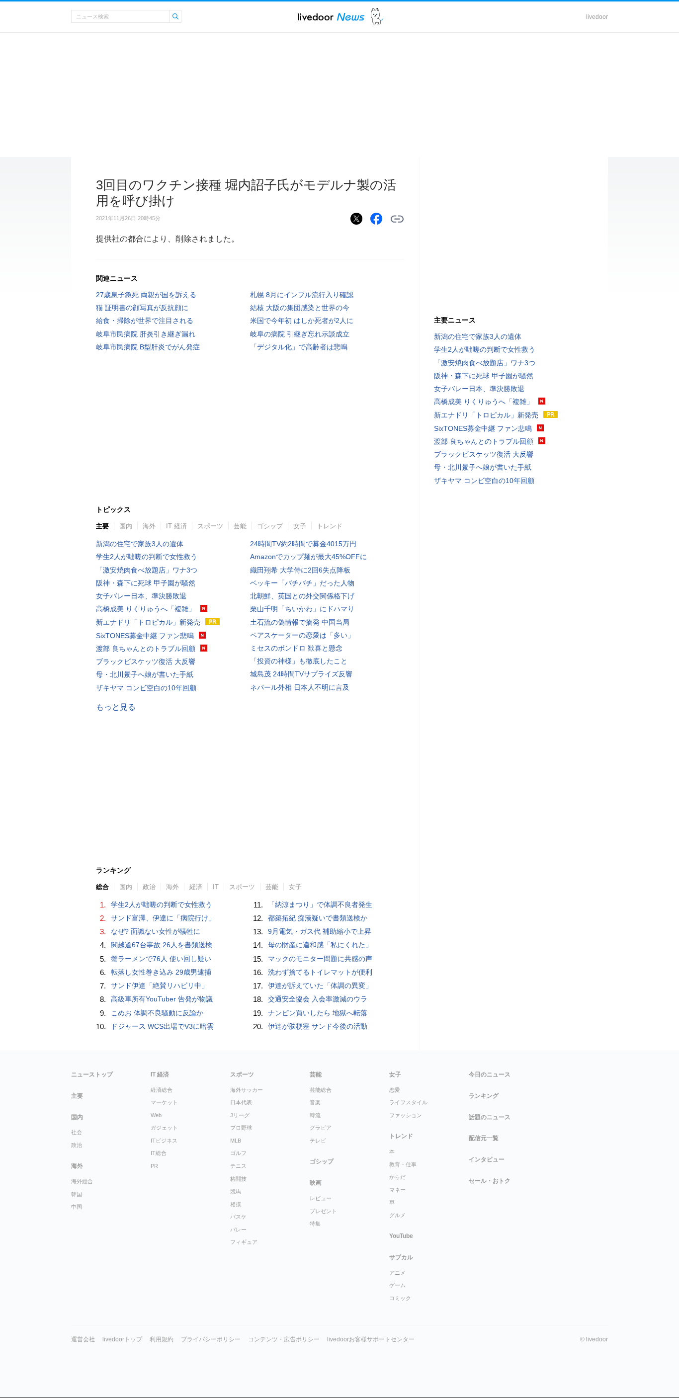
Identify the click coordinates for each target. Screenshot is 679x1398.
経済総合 (161, 1090)
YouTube (401, 1236)
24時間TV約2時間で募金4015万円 (303, 544)
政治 (76, 1145)
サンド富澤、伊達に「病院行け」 (163, 918)
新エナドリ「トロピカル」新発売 (148, 622)
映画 (316, 1182)
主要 (102, 526)
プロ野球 (241, 1128)
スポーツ (210, 526)
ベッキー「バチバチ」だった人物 (302, 583)
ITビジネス (164, 1141)
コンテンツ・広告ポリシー (284, 1339)
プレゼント (323, 1211)
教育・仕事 (403, 1164)
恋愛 (394, 1090)
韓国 (76, 1194)
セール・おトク (489, 1180)
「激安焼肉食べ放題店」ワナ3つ (146, 570)
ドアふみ (377, 16)
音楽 (315, 1102)
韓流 (315, 1115)
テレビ (318, 1141)
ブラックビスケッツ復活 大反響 (145, 661)
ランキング (484, 1095)
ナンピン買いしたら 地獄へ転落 (317, 1013)
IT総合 (159, 1153)
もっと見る (116, 707)
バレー (238, 1230)
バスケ (238, 1217)
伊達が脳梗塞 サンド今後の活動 (317, 1026)
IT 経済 (176, 526)
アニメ (397, 1273)
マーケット (164, 1102)
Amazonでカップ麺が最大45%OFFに (308, 557)
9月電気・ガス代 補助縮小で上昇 (319, 931)
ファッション (405, 1115)
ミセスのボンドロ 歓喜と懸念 (296, 648)
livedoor (597, 16)
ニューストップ (92, 1074)
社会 (76, 1132)
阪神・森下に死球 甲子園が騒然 (145, 583)
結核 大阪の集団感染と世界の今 (299, 308)
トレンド (329, 526)
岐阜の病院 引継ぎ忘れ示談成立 (299, 334)
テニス (238, 1166)
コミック (400, 1298)
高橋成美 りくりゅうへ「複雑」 (145, 609)
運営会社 (83, 1339)
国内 (125, 526)
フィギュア (243, 1242)
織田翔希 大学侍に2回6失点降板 (300, 570)
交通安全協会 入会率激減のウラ (317, 999)
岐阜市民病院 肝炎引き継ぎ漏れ (145, 334)
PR (154, 1166)
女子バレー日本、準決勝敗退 (141, 596)
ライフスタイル (408, 1102)
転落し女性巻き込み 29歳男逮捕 (161, 972)
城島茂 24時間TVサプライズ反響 (301, 674)
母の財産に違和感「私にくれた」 (320, 945)
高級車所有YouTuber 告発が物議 (162, 999)
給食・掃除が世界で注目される (144, 321)
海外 (149, 526)
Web (156, 1115)
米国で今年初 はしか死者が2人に (301, 321)
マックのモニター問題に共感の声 (320, 959)
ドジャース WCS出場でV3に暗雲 (162, 1026)
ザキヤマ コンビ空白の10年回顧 (146, 688)
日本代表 (241, 1102)
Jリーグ (240, 1115)
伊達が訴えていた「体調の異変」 (320, 985)
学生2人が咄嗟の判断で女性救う (146, 557)
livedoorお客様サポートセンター (371, 1339)
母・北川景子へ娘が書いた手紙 (144, 674)
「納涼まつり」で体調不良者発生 (320, 904)
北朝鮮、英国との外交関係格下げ (302, 596)
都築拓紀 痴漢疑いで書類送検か (317, 918)
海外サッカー (246, 1090)
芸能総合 (321, 1090)
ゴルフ (238, 1153)
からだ (397, 1177)
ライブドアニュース (331, 16)
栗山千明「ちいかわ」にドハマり (302, 609)
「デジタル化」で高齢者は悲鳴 (298, 347)
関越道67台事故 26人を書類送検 (161, 945)
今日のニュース (489, 1074)
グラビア (321, 1128)
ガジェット (164, 1128)
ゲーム (397, 1285)
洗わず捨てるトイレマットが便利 (320, 972)
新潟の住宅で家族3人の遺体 (139, 544)
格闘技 (238, 1179)
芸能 (240, 526)
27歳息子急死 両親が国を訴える (146, 295)
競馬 (235, 1191)
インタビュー (487, 1159)
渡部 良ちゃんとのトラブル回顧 (145, 649)
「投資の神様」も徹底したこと (298, 661)
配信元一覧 (484, 1138)
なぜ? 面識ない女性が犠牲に (155, 931)
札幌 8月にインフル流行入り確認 (301, 295)
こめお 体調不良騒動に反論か (157, 1013)
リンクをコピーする (397, 219)
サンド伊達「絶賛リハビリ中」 (159, 985)
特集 (315, 1224)
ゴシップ (270, 526)
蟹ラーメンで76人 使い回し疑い (161, 959)
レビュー (321, 1198)
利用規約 (161, 1339)
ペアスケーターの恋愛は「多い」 (302, 635)
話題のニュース (489, 1117)
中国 (76, 1207)
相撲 (235, 1204)
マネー (397, 1190)
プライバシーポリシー (211, 1339)
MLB (235, 1141)
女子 (299, 526)
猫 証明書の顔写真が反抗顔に (142, 308)
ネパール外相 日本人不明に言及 (299, 687)
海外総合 (82, 1181)
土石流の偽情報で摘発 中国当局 (299, 622)
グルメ (397, 1215)
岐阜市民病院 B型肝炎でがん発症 (148, 347)
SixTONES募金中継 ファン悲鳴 (145, 636)
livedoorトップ (122, 1339)
